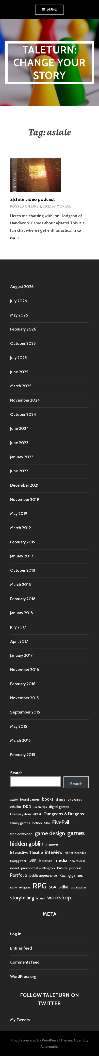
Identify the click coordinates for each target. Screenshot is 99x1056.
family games (20, 823)
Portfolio (18, 875)
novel (14, 868)
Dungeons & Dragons (64, 813)
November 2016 (24, 669)
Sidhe (63, 887)
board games (30, 799)
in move (52, 844)
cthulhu (15, 807)
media (61, 860)
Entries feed (21, 948)
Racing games (71, 875)
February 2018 (23, 598)
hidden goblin (26, 843)
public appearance (43, 875)
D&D (27, 806)
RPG (39, 885)
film (47, 823)
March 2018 (20, 584)
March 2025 (20, 385)
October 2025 (23, 343)
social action (78, 887)
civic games (75, 799)
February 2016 (22, 683)
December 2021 (24, 485)
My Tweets (20, 1019)
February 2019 (23, 542)
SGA (52, 887)
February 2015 (22, 754)
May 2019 (18, 513)
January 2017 (21, 655)
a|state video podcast (32, 199)
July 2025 (18, 357)
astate (14, 799)
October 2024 (23, 414)
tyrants (40, 898)
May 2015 (18, 726)
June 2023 (19, 442)
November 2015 (24, 697)
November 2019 (24, 499)
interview (53, 852)
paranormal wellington (38, 868)
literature (45, 861)
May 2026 (19, 315)
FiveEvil (60, 822)
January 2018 (21, 612)
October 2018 (22, 570)
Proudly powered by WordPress (34, 1040)
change (60, 799)
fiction (37, 823)
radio (13, 887)
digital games (59, 807)
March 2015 (20, 740)
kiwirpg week (18, 861)
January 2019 (21, 556)
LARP (32, 861)
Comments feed (25, 962)
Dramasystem (20, 814)
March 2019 (20, 527)
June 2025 (19, 371)
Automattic (49, 1046)
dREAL (37, 814)
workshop (59, 897)
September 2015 (25, 712)
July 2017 (18, 627)
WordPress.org (23, 976)
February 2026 (23, 329)
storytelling (22, 898)
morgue (64, 206)
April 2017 (19, 641)
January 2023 (22, 457)
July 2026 (18, 300)
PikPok (62, 868)
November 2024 (25, 400)
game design (50, 833)
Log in (15, 933)
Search (16, 772)
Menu (52, 9)
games (76, 833)
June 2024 (19, 428)
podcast (75, 868)
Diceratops (40, 807)
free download (21, 834)
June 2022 (19, 471)
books (48, 799)
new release (78, 861)
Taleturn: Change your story (49, 62)
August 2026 (22, 286)
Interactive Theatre (26, 852)
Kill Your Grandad (75, 853)
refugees (24, 887)
